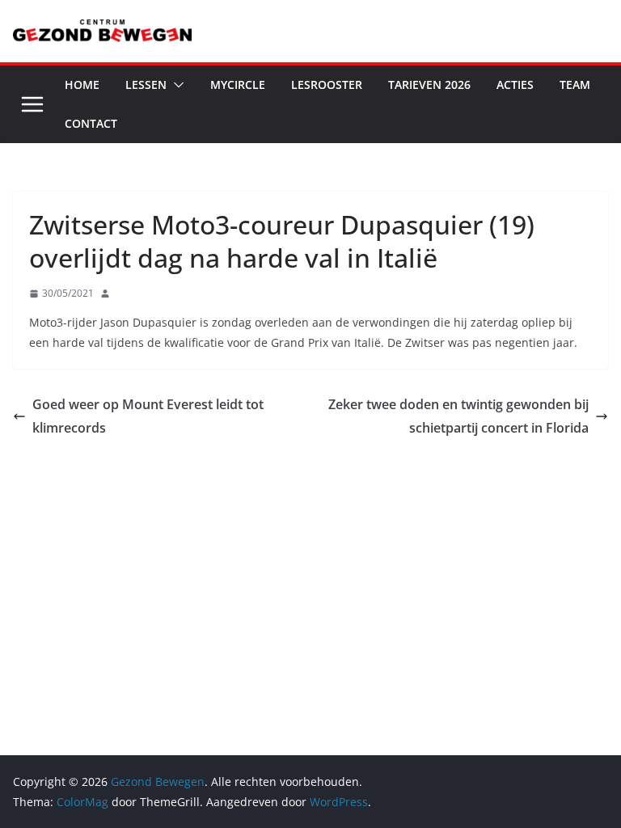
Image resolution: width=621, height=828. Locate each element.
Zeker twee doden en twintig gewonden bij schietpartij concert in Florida (458, 416)
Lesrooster (326, 84)
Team (575, 84)
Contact (91, 123)
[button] (175, 85)
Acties (515, 84)
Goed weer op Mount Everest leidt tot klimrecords (148, 416)
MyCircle (237, 84)
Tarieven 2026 (429, 84)
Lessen (146, 84)
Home (82, 84)
